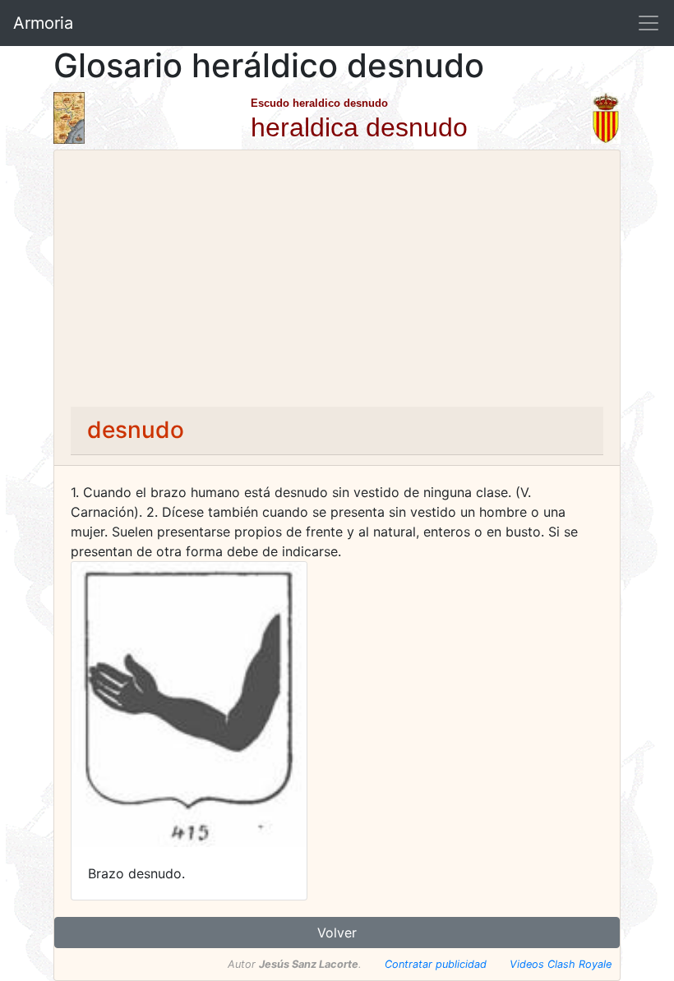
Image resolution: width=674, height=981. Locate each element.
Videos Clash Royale (561, 964)
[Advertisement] (337, 283)
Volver (337, 932)
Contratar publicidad (436, 964)
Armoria (43, 23)
